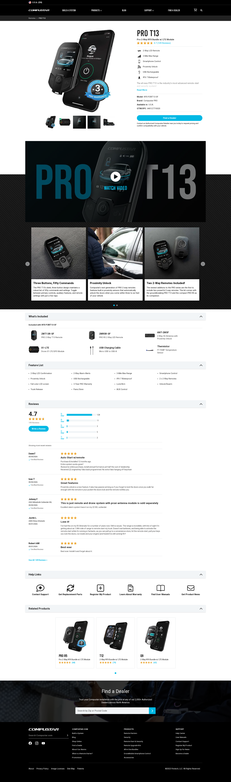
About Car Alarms (79, 749)
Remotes (32, 18)
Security (127, 737)
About (31, 769)
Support (180, 729)
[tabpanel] (58, 264)
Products (129, 729)
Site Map (71, 769)
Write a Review (39, 429)
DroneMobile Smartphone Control (137, 753)
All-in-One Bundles (131, 749)
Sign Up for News (182, 749)
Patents (80, 769)
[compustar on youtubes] (43, 743)
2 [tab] (117, 305)
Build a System (69, 10)
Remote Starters (130, 733)
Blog (124, 10)
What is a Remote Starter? (82, 753)
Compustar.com (80, 729)
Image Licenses (58, 769)
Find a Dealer (174, 10)
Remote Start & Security (133, 741)
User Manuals (181, 737)
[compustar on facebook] (30, 743)
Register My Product (184, 745)
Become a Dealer (182, 753)
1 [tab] (114, 305)
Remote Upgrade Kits (132, 745)
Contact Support (182, 741)
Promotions (77, 757)
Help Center (180, 733)
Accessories (129, 757)
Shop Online (77, 741)
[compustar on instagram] (36, 743)
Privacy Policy (42, 769)
